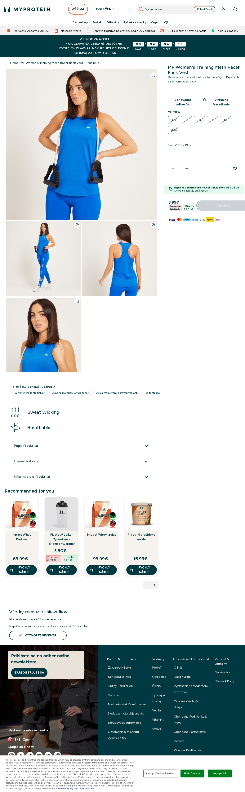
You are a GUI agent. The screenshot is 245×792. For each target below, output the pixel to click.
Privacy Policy (65, 788)
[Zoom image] (153, 75)
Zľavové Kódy (224, 681)
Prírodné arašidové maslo (141, 537)
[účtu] (223, 9)
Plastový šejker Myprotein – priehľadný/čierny (61, 539)
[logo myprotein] (27, 9)
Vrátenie (114, 695)
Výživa (156, 728)
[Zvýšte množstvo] (187, 168)
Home (14, 62)
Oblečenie (159, 676)
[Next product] (154, 585)
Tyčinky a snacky (135, 22)
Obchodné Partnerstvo (190, 731)
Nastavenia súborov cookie (28, 730)
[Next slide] (157, 545)
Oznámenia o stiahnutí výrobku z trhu (123, 735)
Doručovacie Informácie (124, 722)
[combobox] (176, 9)
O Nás (178, 667)
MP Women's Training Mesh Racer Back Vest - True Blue (60, 62)
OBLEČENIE (105, 9)
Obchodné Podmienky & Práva (190, 719)
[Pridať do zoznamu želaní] (235, 168)
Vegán (155, 22)
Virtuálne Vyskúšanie (221, 102)
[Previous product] (147, 585)
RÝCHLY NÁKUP (24, 570)
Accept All (219, 773)
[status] (180, 168)
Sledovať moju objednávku (126, 713)
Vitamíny (113, 22)
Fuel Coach (206, 9)
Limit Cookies (192, 773)
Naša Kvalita (182, 676)
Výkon (168, 22)
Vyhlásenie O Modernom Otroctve (191, 689)
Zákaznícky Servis (120, 667)
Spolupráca (222, 672)
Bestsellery (80, 22)
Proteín (97, 22)
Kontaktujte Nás (119, 676)
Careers (179, 741)
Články (156, 686)
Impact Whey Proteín (21, 537)
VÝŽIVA (78, 9)
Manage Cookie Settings (160, 773)
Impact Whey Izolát (101, 534)
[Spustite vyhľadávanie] (141, 9)
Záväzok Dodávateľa (188, 750)
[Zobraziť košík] (235, 9)
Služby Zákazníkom (121, 686)
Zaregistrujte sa (29, 672)
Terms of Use (86, 788)
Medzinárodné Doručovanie (127, 704)
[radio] (173, 120)
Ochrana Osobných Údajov (187, 704)
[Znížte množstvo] (173, 168)
